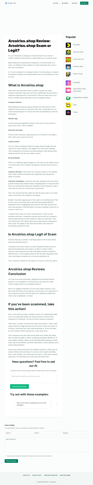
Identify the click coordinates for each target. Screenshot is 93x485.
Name (8, 433)
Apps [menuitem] (56, 3)
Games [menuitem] (66, 3)
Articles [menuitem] (74, 3)
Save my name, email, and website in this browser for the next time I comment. (29, 456)
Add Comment (11, 439)
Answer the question (19, 386)
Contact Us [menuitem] (26, 475)
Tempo (75, 112)
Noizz (75, 105)
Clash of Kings (78, 74)
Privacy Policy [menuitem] (37, 475)
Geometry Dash (78, 52)
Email (37, 433)
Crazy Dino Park (78, 59)
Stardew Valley (78, 66)
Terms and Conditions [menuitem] (51, 475)
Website (65, 433)
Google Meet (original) (80, 97)
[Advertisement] (46, 19)
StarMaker (76, 82)
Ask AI (85, 3)
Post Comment (11, 461)
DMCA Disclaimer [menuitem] (65, 475)
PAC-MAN (76, 45)
